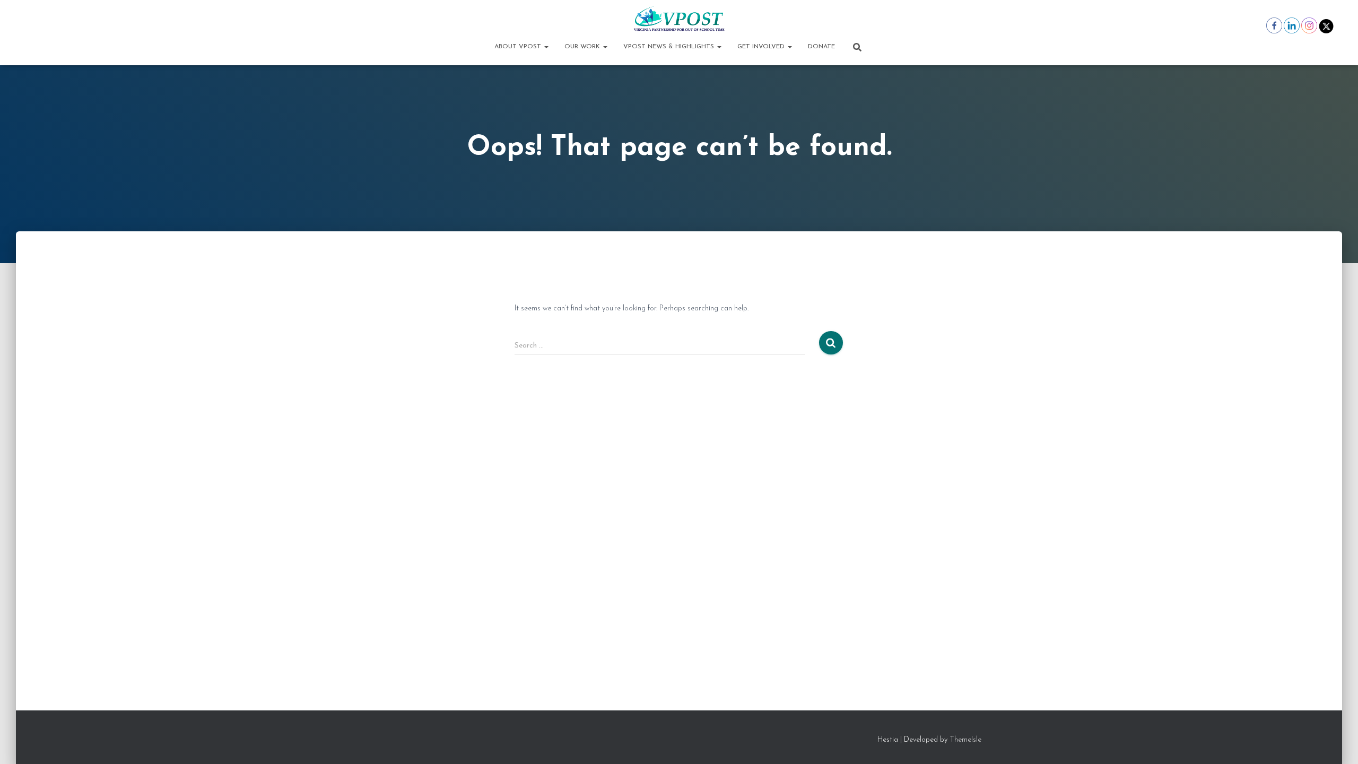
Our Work (583, 47)
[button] (546, 47)
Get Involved (762, 47)
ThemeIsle (965, 740)
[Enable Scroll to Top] (1337, 743)
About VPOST (518, 47)
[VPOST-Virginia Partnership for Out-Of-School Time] (679, 18)
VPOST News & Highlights (669, 47)
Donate (821, 47)
